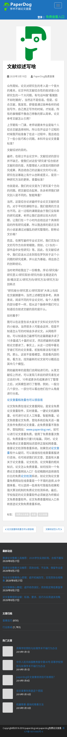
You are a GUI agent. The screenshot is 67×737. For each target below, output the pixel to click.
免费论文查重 (22, 514)
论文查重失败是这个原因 (29, 690)
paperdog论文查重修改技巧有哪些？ (36, 677)
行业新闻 (7, 627)
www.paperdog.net (38, 429)
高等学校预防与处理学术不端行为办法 (36, 648)
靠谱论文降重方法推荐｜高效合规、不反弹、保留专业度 (33, 567)
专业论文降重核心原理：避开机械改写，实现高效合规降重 (33, 579)
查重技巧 (7, 620)
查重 (34, 514)
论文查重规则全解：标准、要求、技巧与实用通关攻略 (31, 597)
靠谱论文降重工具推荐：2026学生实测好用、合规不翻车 (33, 558)
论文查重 (43, 514)
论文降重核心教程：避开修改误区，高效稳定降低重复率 (33, 587)
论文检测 (26, 476)
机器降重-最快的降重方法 (30, 704)
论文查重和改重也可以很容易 (25, 400)
